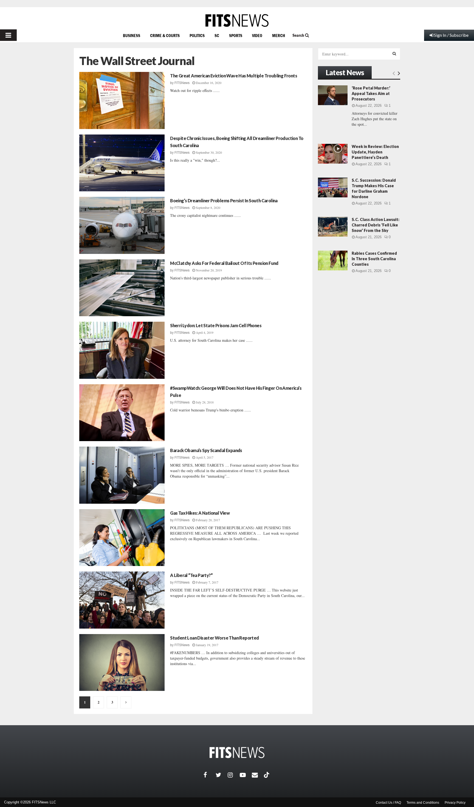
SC (217, 35)
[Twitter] (222, 775)
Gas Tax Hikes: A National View (200, 512)
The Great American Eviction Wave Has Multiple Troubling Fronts (233, 75)
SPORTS (235, 35)
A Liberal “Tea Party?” (191, 575)
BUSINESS (131, 35)
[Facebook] (210, 775)
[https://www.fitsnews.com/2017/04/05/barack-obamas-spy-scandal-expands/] (122, 475)
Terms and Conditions (423, 803)
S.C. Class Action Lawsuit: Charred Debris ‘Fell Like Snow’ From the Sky (375, 225)
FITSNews (182, 83)
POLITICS (197, 35)
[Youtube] (246, 775)
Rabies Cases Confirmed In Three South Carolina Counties (374, 259)
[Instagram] (234, 775)
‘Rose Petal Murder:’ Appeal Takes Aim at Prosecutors (371, 93)
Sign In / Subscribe (451, 35)
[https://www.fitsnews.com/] (237, 20)
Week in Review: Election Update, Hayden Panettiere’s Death (375, 152)
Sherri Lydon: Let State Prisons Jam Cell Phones (215, 325)
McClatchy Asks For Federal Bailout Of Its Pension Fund (224, 263)
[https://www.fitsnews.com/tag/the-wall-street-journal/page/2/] (125, 702)
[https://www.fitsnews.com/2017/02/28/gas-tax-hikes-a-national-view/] (122, 537)
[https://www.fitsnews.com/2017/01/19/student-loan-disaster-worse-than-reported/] (122, 662)
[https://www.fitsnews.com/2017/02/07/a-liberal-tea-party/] (122, 600)
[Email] (258, 775)
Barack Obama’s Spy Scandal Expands (206, 450)
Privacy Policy (455, 803)
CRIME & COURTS (165, 35)
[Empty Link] (394, 73)
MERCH (278, 35)
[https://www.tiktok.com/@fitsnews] (267, 775)
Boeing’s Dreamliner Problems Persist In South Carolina (224, 200)
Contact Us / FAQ (388, 803)
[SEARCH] (394, 53)
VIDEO (257, 35)
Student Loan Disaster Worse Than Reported (214, 637)
